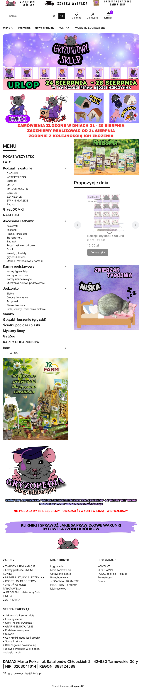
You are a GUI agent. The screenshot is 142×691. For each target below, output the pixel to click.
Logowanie (56, 566)
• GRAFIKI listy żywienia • (18, 622)
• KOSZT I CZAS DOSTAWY (19, 581)
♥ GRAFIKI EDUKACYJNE (18, 626)
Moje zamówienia (60, 570)
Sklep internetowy (67, 686)
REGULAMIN (105, 570)
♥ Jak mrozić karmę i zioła (18, 615)
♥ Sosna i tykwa (12, 641)
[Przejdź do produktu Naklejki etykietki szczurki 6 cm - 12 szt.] (106, 213)
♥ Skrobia (8, 633)
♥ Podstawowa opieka (16, 630)
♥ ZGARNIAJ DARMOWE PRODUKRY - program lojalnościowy (64, 585)
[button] (61, 16)
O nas (101, 581)
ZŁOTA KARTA (11, 599)
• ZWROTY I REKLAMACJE (19, 566)
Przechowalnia (59, 577)
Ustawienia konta (60, 573)
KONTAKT (104, 566)
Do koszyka (97, 252)
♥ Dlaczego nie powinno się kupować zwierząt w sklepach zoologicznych (21, 648)
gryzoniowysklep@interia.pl (24, 673)
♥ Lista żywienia (12, 619)
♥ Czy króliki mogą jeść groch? (21, 637)
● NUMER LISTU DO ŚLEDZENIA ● (23, 577)
